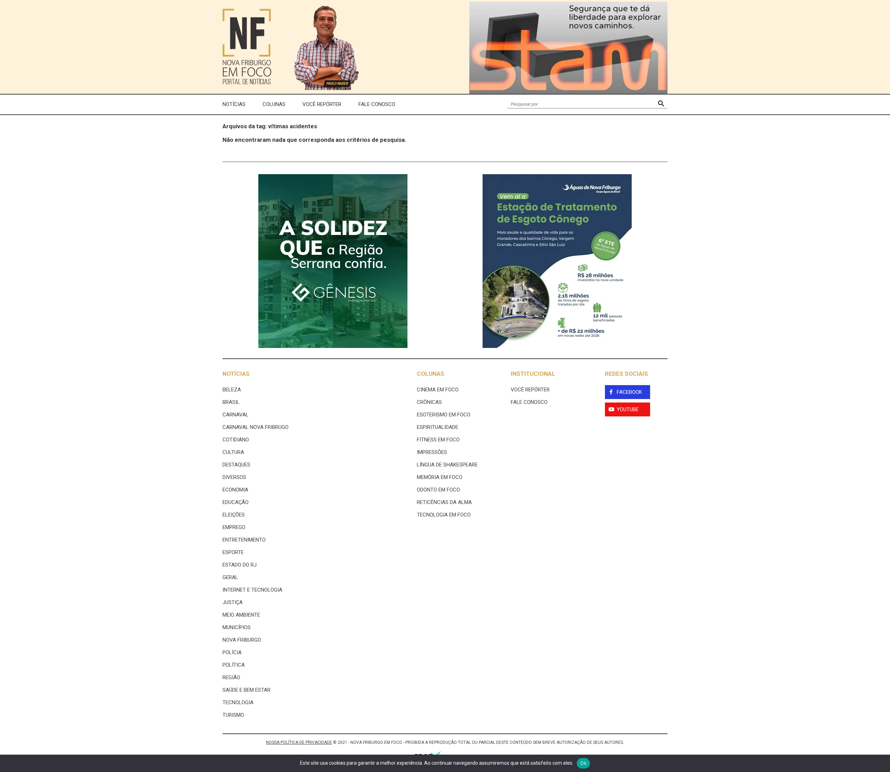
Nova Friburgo (241, 640)
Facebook (629, 392)
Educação (235, 502)
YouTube (628, 409)
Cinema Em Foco (438, 390)
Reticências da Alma (444, 502)
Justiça (232, 602)
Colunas (273, 104)
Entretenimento (244, 540)
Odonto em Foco (438, 490)
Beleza (231, 390)
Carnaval (235, 415)
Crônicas (429, 402)
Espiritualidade (437, 427)
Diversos (234, 477)
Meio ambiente (241, 615)
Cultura (233, 452)
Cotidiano (235, 440)
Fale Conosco (376, 104)
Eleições (233, 515)
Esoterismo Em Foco (443, 415)
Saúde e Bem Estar (246, 690)
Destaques (236, 465)
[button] (661, 104)
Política (233, 665)
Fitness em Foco (438, 440)
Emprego (233, 527)
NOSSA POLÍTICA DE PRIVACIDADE (299, 742)
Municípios (236, 627)
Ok (583, 763)
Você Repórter (321, 104)
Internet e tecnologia (252, 590)
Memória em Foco (439, 477)
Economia (235, 490)
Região (231, 677)
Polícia (232, 652)
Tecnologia (237, 702)
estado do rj (239, 565)
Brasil (231, 402)
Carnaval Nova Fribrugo (255, 427)
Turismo (233, 715)
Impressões (432, 452)
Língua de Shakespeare (447, 465)
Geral (230, 577)
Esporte (233, 552)
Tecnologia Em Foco (444, 515)
